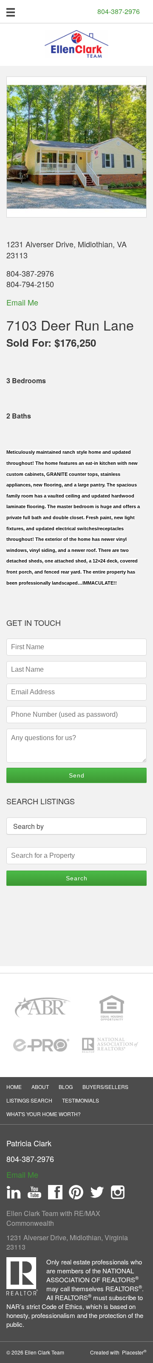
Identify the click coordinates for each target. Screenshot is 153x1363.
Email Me (22, 302)
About (40, 1086)
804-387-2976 (118, 11)
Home (14, 1086)
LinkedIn (13, 1192)
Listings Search (29, 1100)
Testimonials (80, 1100)
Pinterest (76, 1192)
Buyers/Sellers (105, 1086)
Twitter (97, 1192)
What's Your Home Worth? (43, 1113)
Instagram (117, 1192)
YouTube (34, 1192)
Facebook (55, 1192)
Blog (66, 1086)
